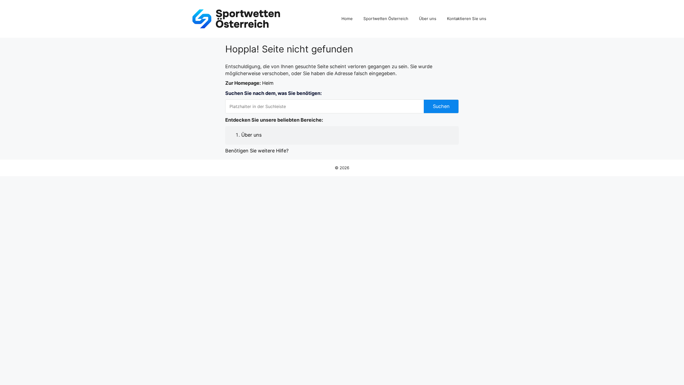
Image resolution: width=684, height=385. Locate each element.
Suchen (441, 106)
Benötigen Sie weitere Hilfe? (257, 150)
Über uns (427, 18)
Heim (268, 83)
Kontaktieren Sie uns (466, 18)
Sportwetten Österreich (385, 18)
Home (347, 18)
